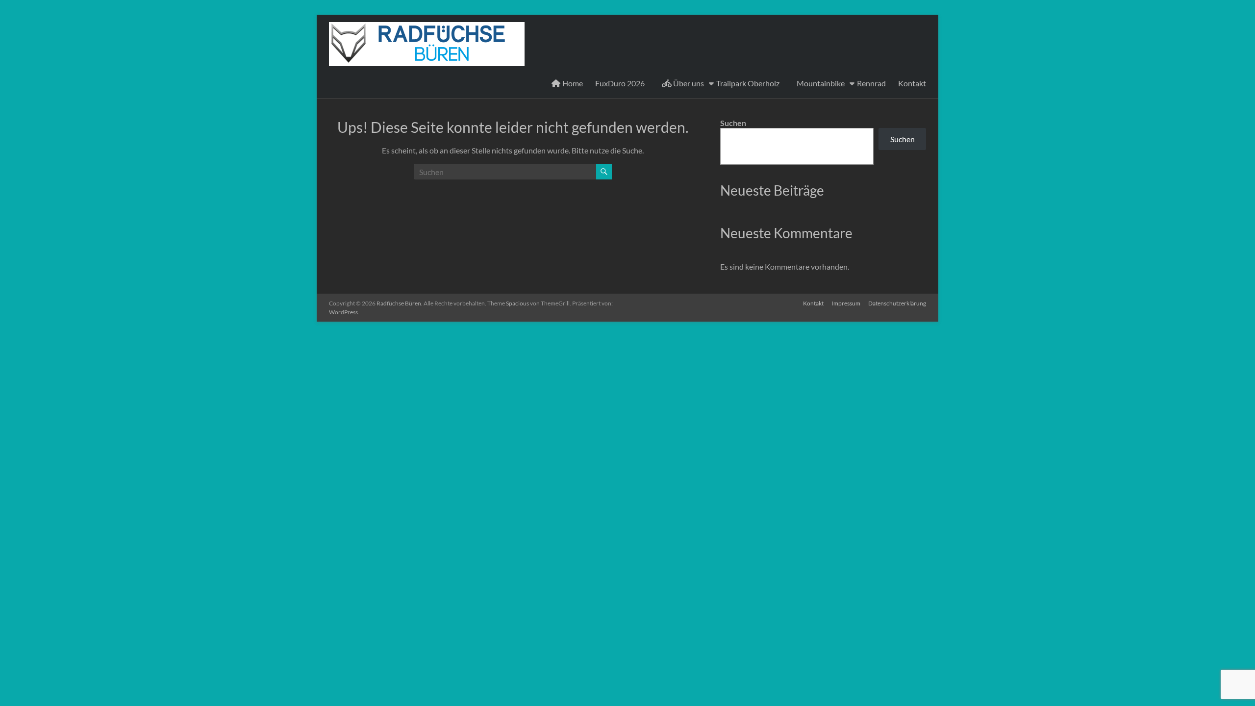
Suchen (733, 122)
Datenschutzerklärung (897, 303)
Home (572, 83)
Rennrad (871, 83)
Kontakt (912, 83)
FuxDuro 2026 (620, 83)
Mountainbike (821, 83)
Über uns (688, 83)
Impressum (845, 303)
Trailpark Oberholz (747, 83)
